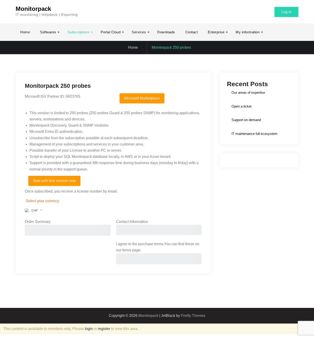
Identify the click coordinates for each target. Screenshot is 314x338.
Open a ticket (241, 106)
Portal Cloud (110, 32)
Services (139, 32)
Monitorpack (33, 8)
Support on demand (246, 120)
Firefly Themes (193, 316)
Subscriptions (79, 32)
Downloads (166, 32)
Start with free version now (54, 181)
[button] (34, 210)
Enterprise (216, 32)
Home (25, 32)
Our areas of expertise (248, 92)
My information (248, 32)
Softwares (48, 32)
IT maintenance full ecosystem (254, 134)
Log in (286, 12)
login (89, 329)
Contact (191, 32)
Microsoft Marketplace (142, 98)
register (104, 329)
